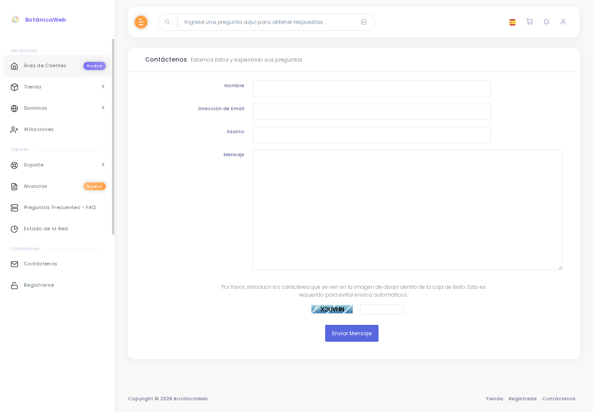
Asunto (235, 131)
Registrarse (523, 398)
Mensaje (234, 154)
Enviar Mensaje (352, 333)
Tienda (494, 398)
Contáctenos (559, 398)
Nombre (234, 85)
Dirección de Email (221, 108)
